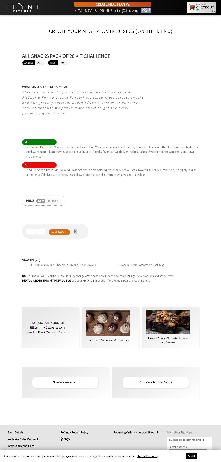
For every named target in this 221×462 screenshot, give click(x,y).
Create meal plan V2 (113, 4)
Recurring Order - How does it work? (135, 432)
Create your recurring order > (155, 382)
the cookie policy (147, 456)
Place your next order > (65, 382)
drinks (106, 10)
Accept (191, 456)
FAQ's (66, 439)
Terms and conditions (21, 446)
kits (78, 10)
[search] (124, 11)
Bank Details (15, 432)
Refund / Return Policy (74, 432)
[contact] (117, 11)
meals (91, 10)
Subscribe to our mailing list (187, 439)
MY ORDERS (90, 280)
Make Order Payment (25, 439)
